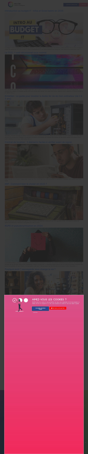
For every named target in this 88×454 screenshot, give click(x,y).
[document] (44, 227)
